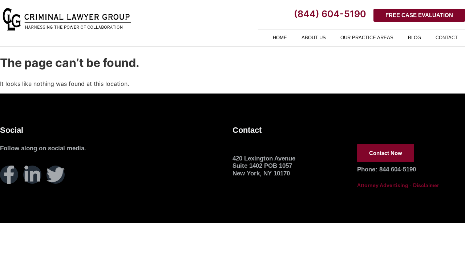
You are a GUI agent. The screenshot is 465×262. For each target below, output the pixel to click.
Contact (447, 37)
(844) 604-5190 (330, 13)
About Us (314, 37)
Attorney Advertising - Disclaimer (398, 185)
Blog (414, 37)
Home (280, 37)
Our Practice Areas (366, 37)
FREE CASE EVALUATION (419, 15)
